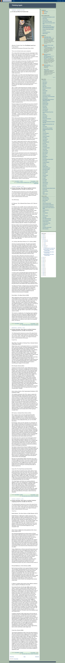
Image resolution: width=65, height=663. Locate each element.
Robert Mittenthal (45, 170)
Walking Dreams (45, 33)
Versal (43, 192)
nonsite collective (45, 215)
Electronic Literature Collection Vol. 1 (48, 204)
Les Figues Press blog (46, 147)
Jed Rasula (18, 182)
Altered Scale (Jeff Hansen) (47, 87)
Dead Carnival (45, 18)
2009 (43, 272)
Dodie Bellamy (45, 120)
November (45, 241)
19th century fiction (25, 324)
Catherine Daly (45, 107)
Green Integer (45, 126)
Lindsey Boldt (45, 149)
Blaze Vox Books (45, 200)
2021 (43, 258)
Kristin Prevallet (45, 144)
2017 (43, 262)
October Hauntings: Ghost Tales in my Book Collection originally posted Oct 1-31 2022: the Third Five (24, 501)
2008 (43, 273)
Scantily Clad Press (46, 221)
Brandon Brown (45, 101)
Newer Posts (12, 656)
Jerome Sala (44, 134)
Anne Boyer (44, 93)
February (45, 245)
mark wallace (46, 11)
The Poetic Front (45, 224)
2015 (43, 264)
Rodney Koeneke (45, 175)
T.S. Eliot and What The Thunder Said (20, 11)
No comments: (33, 181)
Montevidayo (45, 157)
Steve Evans (45, 185)
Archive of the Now (45, 197)
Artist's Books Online (46, 198)
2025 (43, 236)
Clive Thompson (45, 110)
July (44, 242)
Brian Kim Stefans (45, 104)
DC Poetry (44, 201)
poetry (31, 182)
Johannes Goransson (46, 136)
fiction (29, 324)
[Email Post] (37, 181)
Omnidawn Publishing (46, 162)
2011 (43, 269)
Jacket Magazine (45, 212)
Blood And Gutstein (47, 54)
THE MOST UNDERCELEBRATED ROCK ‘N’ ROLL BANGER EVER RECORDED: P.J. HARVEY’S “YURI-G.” (49, 57)
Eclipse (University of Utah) (47, 203)
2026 (43, 234)
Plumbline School (45, 166)
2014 (43, 265)
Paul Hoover (44, 163)
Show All (54, 77)
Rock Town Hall (45, 172)
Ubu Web (44, 225)
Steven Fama (45, 186)
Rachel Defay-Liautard (46, 169)
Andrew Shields (45, 90)
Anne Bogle (44, 92)
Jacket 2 (44, 211)
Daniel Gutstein (45, 115)
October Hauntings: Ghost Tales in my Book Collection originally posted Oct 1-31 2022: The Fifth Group (24, 188)
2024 (43, 237)
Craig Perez (44, 114)
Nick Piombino (45, 160)
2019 (43, 261)
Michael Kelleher (45, 156)
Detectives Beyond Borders (47, 118)
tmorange (45, 13)
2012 (43, 268)
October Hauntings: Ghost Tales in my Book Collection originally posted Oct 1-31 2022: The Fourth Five (24, 330)
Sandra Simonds (45, 183)
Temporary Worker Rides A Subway (48, 29)
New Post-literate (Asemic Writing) (48, 159)
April (44, 244)
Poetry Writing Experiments (47, 218)
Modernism (22, 182)
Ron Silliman (44, 176)
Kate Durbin (44, 143)
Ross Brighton (45, 179)
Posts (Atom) (16, 658)
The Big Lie (44, 30)
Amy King (44, 89)
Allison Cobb (44, 86)
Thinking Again (17, 5)
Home (24, 656)
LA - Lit (44, 214)
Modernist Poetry (26, 182)
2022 (43, 257)
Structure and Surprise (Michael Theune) (49, 188)
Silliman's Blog (46, 69)
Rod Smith (44, 173)
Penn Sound (44, 217)
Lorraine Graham (45, 150)
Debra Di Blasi (45, 117)
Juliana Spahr (45, 140)
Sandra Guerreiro (45, 182)
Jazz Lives (44, 131)
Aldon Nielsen (45, 83)
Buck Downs (45, 106)
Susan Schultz (45, 189)
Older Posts (37, 656)
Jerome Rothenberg (46, 133)
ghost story (32, 324)
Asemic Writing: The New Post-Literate (48, 96)
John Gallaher (45, 137)
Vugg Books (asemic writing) (47, 227)
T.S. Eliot (33, 182)
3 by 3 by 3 (44, 80)
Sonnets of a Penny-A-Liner (47, 25)
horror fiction (36, 324)
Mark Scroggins (45, 153)
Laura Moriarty (45, 146)
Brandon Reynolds (45, 103)
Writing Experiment (45, 228)
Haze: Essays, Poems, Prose (47, 21)
